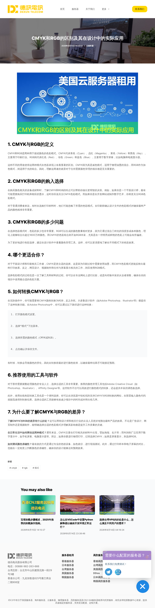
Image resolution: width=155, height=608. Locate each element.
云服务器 (90, 46)
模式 (36, 468)
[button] (148, 555)
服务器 (75, 9)
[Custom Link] (117, 571)
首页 (62, 9)
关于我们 (90, 9)
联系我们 (139, 9)
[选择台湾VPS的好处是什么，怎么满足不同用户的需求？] (116, 505)
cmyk (13, 468)
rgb (25, 468)
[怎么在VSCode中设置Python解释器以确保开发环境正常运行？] (77, 505)
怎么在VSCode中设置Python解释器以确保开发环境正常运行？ (76, 523)
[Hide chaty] (142, 586)
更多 (104, 9)
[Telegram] (108, 571)
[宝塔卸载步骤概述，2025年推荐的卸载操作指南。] (38, 505)
